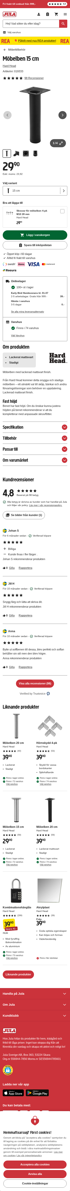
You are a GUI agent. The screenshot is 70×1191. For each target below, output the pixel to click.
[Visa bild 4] (35, 153)
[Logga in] (39, 14)
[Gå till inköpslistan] (47, 14)
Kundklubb (11, 1015)
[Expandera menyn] (65, 14)
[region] (35, 1151)
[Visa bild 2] (16, 153)
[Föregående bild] (7, 115)
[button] (8, 1070)
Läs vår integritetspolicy (29, 1155)
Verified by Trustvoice (33, 693)
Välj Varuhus (17, 335)
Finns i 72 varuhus (14, 782)
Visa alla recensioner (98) (35, 683)
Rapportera (25, 567)
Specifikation (13, 427)
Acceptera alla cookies (35, 1164)
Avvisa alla (35, 1174)
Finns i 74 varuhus (48, 782)
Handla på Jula (13, 993)
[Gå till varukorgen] (56, 14)
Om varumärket (15, 460)
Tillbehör (10, 438)
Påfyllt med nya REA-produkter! (37, 40)
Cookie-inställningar (35, 1183)
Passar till (10, 449)
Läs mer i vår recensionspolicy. (45, 505)
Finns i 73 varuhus (14, 956)
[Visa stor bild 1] (35, 115)
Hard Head (9, 65)
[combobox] (35, 24)
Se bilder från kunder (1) (26, 515)
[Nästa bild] (62, 115)
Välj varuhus (14, 32)
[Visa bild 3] (26, 153)
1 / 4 (55, 143)
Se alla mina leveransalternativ (27, 311)
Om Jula (9, 1004)
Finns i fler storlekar (49, 958)
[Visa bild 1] (7, 153)
